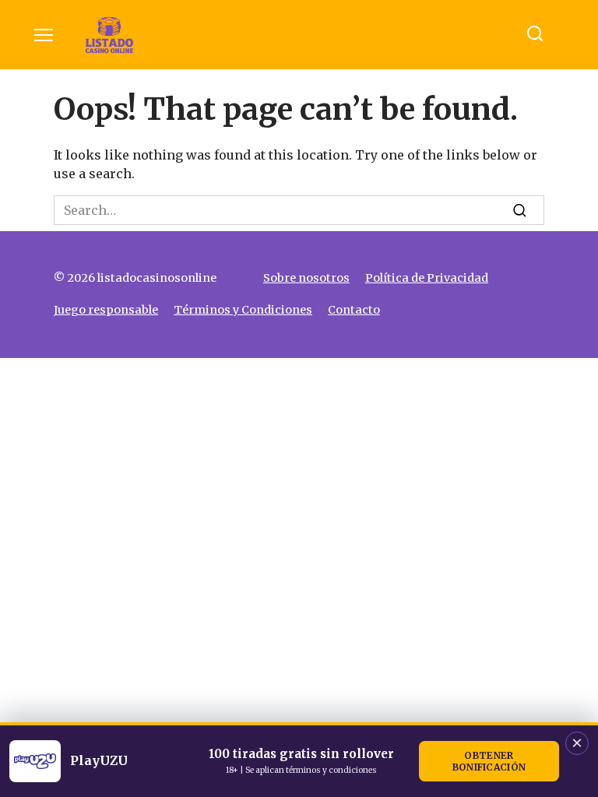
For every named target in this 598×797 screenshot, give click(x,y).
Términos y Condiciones (243, 310)
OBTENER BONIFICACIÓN (489, 761)
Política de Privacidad (426, 278)
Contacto (354, 310)
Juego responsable (106, 310)
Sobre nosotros (306, 278)
